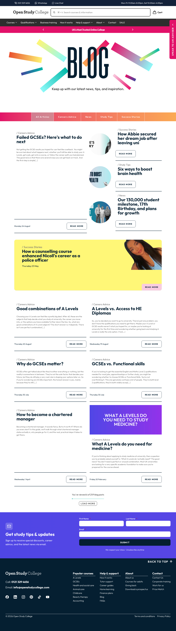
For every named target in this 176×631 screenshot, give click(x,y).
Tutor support (106, 581)
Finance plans (106, 593)
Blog (102, 596)
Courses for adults (134, 581)
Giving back (130, 585)
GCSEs (76, 581)
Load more (88, 503)
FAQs (102, 600)
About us (129, 577)
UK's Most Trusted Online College (88, 29)
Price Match (158, 589)
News (88, 116)
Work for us (158, 585)
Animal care (78, 589)
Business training (48, 22)
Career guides (106, 585)
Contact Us (157, 577)
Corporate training (161, 581)
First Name (85, 519)
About (99, 22)
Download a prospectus (136, 589)
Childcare (77, 593)
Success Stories (131, 116)
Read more (78, 227)
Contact (112, 22)
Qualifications (27, 22)
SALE (122, 22)
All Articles (42, 116)
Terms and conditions (144, 616)
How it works (66, 22)
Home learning (107, 589)
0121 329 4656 (20, 582)
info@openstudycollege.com (31, 587)
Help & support (83, 22)
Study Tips (107, 116)
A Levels (77, 577)
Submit (125, 542)
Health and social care (83, 585)
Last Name (131, 519)
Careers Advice (67, 116)
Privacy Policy (163, 616)
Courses (11, 22)
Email (82, 529)
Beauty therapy (80, 596)
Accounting (78, 600)
